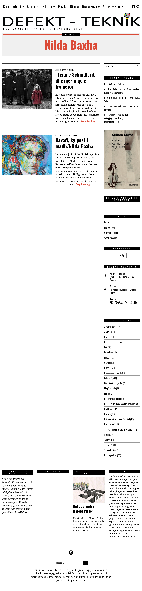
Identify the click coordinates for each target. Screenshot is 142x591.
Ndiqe (122, 255)
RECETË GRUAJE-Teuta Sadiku (123, 302)
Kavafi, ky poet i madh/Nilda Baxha (74, 143)
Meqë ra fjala (110, 388)
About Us (108, 331)
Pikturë (107, 414)
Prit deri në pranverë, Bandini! (117, 419)
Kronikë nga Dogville (113, 373)
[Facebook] (133, 6)
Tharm (107, 445)
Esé (105, 347)
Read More (21, 512)
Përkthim (108, 409)
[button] (137, 66)
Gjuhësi (107, 362)
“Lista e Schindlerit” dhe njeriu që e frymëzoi (76, 80)
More (85, 530)
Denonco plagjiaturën (113, 342)
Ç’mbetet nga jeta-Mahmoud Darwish (123, 278)
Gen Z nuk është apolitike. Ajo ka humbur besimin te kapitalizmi (121, 91)
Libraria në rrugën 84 (113, 383)
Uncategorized (110, 455)
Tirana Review (110, 450)
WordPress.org (110, 238)
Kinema (71, 70)
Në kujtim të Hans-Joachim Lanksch (119, 404)
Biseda (107, 337)
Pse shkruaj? (109, 424)
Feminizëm (108, 352)
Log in (106, 222)
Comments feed (111, 232)
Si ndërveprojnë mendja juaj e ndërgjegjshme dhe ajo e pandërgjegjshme (116, 118)
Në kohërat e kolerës (113, 398)
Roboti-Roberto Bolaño (114, 84)
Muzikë (107, 393)
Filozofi (107, 357)
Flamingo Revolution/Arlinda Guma (123, 291)
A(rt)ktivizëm (110, 326)
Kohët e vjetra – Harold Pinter (85, 508)
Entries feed (109, 227)
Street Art (108, 434)
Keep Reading (88, 121)
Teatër (107, 440)
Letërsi (74, 136)
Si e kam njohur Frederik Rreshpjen (119, 429)
